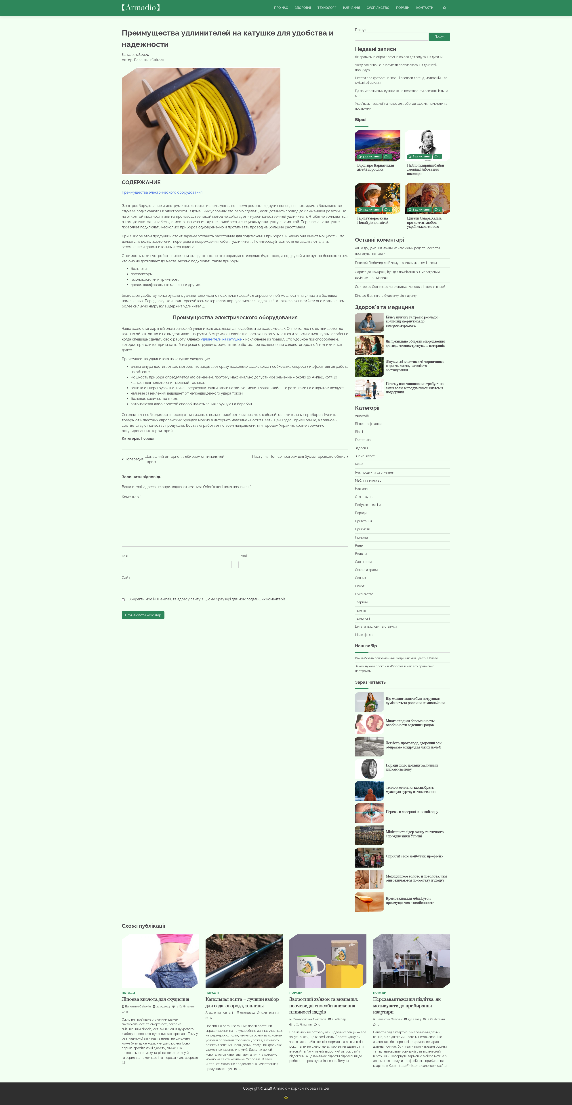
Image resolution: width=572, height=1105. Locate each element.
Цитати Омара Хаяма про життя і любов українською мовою (424, 222)
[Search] (444, 8)
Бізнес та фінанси (368, 424)
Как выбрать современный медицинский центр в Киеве (396, 658)
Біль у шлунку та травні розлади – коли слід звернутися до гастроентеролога (413, 321)
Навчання (351, 8)
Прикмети (362, 529)
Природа (361, 537)
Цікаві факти (364, 635)
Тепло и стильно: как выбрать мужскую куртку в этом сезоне (410, 789)
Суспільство (378, 8)
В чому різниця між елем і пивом (412, 263)
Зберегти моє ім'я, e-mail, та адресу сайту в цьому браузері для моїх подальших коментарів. (207, 599)
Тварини (361, 602)
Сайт (126, 578)
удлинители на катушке (221, 339)
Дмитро (361, 286)
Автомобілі (363, 415)
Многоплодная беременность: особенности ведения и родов (410, 723)
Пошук (360, 30)
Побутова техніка (368, 505)
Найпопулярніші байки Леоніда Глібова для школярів (425, 169)
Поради (403, 8)
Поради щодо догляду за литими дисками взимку (412, 767)
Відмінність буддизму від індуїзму (392, 295)
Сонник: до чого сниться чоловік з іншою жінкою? (408, 286)
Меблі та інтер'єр (368, 480)
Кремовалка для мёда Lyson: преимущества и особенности (410, 900)
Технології (327, 8)
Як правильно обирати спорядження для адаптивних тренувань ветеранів (415, 343)
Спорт (359, 586)
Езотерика (363, 440)
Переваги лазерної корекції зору (412, 812)
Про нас (281, 8)
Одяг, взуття (364, 497)
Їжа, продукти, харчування (374, 472)
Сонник (360, 578)
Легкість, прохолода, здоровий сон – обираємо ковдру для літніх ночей (415, 745)
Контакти (424, 8)
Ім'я (126, 556)
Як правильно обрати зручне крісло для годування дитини (398, 57)
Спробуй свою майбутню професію (414, 856)
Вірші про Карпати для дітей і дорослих (375, 167)
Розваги (361, 553)
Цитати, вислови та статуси (376, 626)
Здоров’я (303, 8)
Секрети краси (366, 570)
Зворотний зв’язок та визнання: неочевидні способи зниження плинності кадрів (323, 1005)
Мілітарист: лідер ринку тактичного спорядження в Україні (415, 834)
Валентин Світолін (138, 1006)
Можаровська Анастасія (309, 1019)
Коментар (131, 497)
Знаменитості (365, 456)
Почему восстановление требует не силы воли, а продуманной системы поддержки (415, 388)
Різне (359, 545)
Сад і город (363, 562)
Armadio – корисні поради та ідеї (301, 1088)
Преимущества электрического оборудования (162, 192)
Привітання (363, 521)
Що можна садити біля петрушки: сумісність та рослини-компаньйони (415, 701)
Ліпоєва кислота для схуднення (155, 999)
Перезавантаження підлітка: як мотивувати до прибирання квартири (407, 1005)
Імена (359, 464)
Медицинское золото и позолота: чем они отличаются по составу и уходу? (416, 878)
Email (244, 556)
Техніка (360, 610)
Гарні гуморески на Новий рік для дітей (372, 220)
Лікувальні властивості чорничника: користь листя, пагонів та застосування (415, 366)
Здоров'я (361, 448)
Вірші (359, 432)
